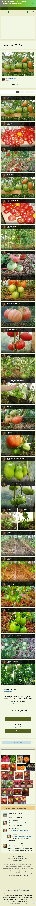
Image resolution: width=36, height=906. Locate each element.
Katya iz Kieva (13, 823)
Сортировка (29, 92)
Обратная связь (17, 860)
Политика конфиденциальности (17, 858)
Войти (18, 731)
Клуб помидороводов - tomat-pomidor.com (14, 2)
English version (23, 875)
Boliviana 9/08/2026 (13, 821)
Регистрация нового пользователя (18, 718)
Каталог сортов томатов (16, 12)
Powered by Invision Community (18, 903)
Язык (14, 856)
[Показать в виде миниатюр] (17, 92)
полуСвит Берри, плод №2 (15, 844)
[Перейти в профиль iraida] (3, 79)
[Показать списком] (23, 92)
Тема (20, 856)
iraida (7, 80)
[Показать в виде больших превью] (20, 92)
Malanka (11, 815)
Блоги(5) (31, 12)
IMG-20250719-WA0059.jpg (15, 813)
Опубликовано (22, 815)
